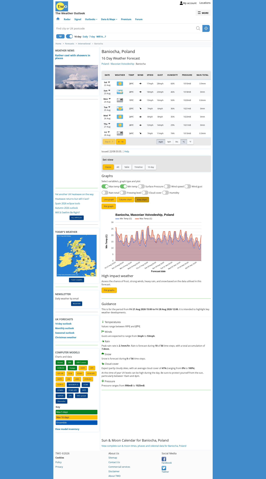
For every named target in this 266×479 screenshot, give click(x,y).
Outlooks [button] (90, 19)
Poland (105, 63)
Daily (85, 36)
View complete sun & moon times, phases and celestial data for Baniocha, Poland (144, 445)
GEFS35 (60, 396)
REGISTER (76, 303)
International (84, 44)
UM (68, 379)
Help (126, 151)
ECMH (79, 373)
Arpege (72, 368)
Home (58, 44)
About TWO (114, 475)
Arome (60, 362)
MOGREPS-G (73, 384)
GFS (91, 368)
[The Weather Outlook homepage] (58, 19)
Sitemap (112, 457)
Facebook (167, 462)
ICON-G (60, 384)
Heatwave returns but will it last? (72, 198)
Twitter (165, 471)
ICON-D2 (60, 368)
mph (161, 141)
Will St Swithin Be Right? (67, 212)
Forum (139, 19)
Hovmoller (61, 401)
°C (184, 141)
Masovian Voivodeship (122, 63)
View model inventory (67, 429)
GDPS (59, 379)
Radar (67, 19)
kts (177, 141)
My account (189, 3)
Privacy (59, 466)
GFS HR (60, 373)
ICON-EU (88, 379)
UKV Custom (81, 362)
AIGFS (82, 368)
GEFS (84, 390)
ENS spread (81, 396)
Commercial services (119, 466)
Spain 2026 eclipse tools (67, 203)
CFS (70, 396)
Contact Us (114, 462)
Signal (77, 19)
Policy (58, 462)
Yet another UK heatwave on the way (74, 194)
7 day (92, 36)
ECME (86, 384)
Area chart (142, 199)
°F (190, 141)
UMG (77, 379)
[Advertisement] (77, 143)
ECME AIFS (73, 390)
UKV (69, 362)
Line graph (109, 199)
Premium (126, 19)
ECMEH (60, 390)
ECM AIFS (91, 373)
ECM (70, 373)
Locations (205, 2)
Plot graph (108, 206)
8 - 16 (120, 141)
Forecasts (69, 44)
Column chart (125, 199)
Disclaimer (114, 471)
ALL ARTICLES (76, 217)
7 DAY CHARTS (76, 280)
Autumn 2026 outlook (66, 207)
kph (169, 141)
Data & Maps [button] (108, 19)
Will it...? (101, 36)
